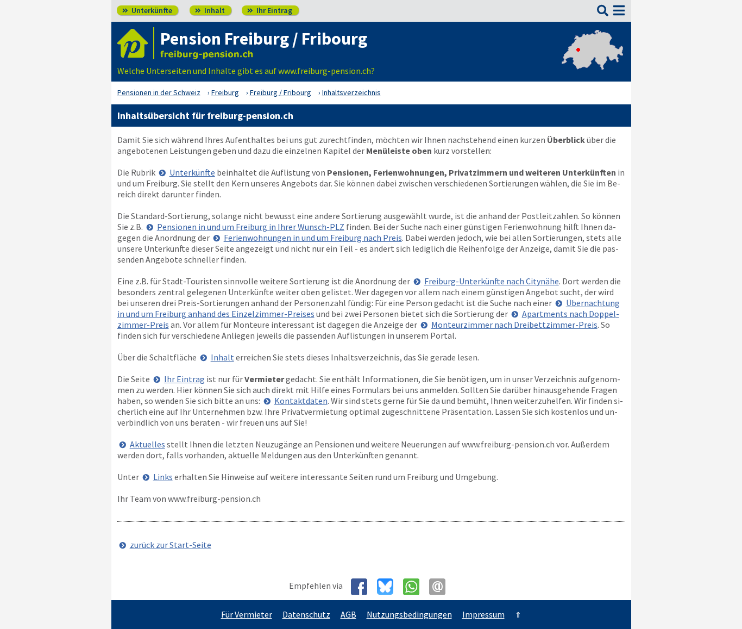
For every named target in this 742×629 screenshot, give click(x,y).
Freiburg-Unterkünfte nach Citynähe (491, 281)
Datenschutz (306, 614)
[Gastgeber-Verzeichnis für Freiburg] (135, 43)
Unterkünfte (147, 10)
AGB (348, 614)
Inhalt (210, 10)
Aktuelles (147, 444)
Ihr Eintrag (269, 10)
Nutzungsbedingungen (409, 614)
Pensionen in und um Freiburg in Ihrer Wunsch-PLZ (250, 226)
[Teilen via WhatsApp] (415, 586)
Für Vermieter (246, 614)
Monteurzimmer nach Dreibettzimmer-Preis (514, 324)
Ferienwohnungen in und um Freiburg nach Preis (313, 237)
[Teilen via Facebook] (363, 586)
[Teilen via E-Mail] (441, 586)
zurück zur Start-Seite (170, 544)
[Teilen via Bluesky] (389, 586)
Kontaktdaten (301, 400)
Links (163, 476)
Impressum (483, 614)
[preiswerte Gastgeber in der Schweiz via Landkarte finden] (592, 60)
